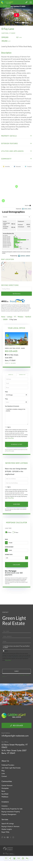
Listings (9, 317)
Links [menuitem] (3, 773)
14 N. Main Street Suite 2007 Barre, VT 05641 (14, 751)
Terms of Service (9, 450)
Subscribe (16, 504)
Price (6, 539)
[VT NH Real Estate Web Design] (16, 849)
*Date (6, 391)
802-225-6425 (11, 351)
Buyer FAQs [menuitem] (5, 832)
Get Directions (16, 293)
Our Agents (13, 363)
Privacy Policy (11, 438)
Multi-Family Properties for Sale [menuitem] (12, 809)
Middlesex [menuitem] (5, 797)
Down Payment (9, 547)
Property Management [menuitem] (9, 814)
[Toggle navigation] (31, 2)
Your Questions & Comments (12, 406)
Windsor (20, 317)
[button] (2, 15)
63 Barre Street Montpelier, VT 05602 (15, 746)
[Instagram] (13, 837)
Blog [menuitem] (3, 771)
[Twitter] (10, 837)
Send (16, 671)
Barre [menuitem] (3, 791)
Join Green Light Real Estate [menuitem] (11, 768)
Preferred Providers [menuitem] (8, 765)
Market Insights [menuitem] (7, 829)
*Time (6, 399)
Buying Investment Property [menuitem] (11, 811)
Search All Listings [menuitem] (8, 823)
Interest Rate (8, 554)
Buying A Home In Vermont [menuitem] (10, 826)
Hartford (28, 317)
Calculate (16, 564)
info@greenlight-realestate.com (15, 735)
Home (3, 317)
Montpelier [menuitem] (5, 788)
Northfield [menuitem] (5, 794)
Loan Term (8, 528)
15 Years (16, 532)
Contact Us (7, 363)
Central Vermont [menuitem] (7, 785)
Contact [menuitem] (4, 776)
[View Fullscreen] (3, 269)
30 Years (9, 532)
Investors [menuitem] (5, 806)
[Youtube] (8, 837)
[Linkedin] (4, 837)
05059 (5, 319)
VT (15, 317)
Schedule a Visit (22, 374)
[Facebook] (2, 837)
